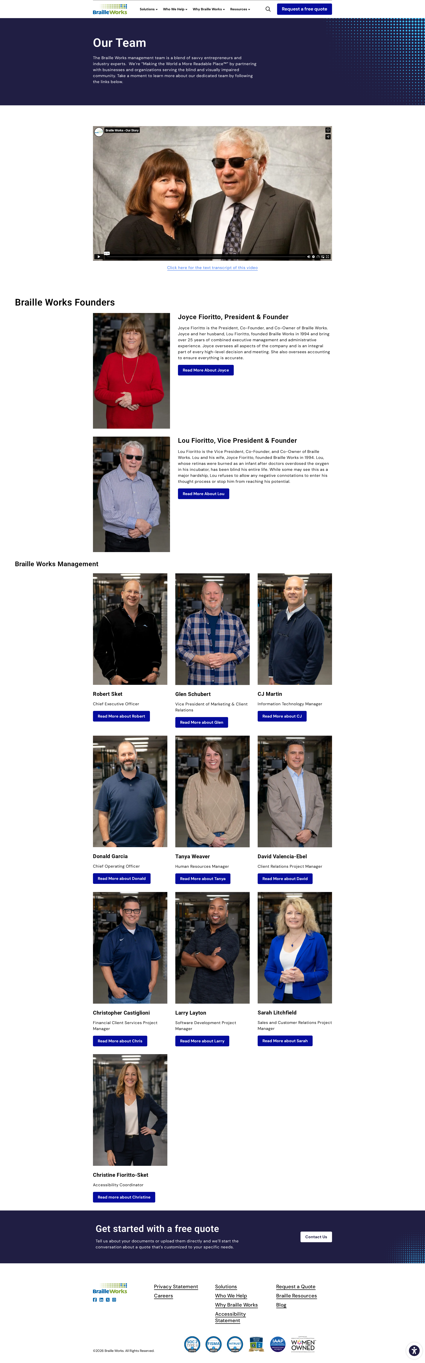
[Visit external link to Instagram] (114, 1299)
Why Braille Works (208, 9)
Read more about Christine (124, 1197)
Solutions (148, 9)
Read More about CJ (282, 716)
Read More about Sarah (285, 1040)
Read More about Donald (122, 878)
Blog (281, 1305)
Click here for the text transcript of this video (212, 267)
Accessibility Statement (230, 1317)
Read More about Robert (121, 716)
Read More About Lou (203, 493)
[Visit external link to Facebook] (95, 1299)
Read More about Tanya (203, 878)
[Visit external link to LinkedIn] (101, 1299)
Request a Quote (296, 1286)
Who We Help (174, 9)
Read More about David (285, 878)
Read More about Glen (201, 722)
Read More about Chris (120, 1040)
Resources (239, 9)
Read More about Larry (202, 1040)
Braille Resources (296, 1295)
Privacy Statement (176, 1286)
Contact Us (316, 1236)
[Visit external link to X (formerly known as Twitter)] (108, 1299)
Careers (163, 1295)
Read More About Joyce (206, 370)
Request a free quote (304, 9)
